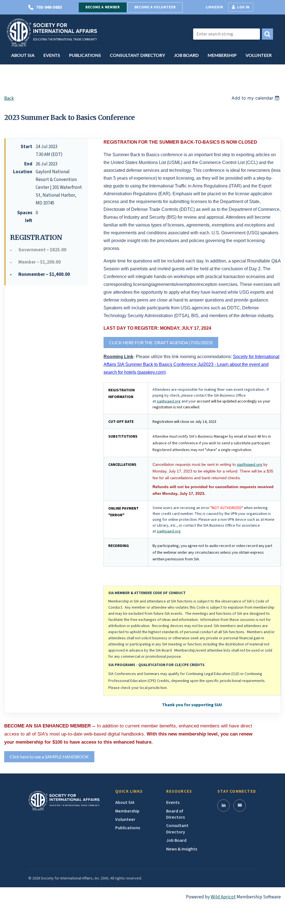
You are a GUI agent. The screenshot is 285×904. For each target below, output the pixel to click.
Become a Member (102, 7)
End (28, 164)
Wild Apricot (223, 897)
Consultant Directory (177, 829)
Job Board (176, 840)
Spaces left (24, 216)
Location (22, 171)
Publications (127, 828)
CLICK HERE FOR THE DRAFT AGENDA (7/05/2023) (161, 342)
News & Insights (181, 849)
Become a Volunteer (155, 7)
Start (26, 146)
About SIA (124, 802)
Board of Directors (175, 814)
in (224, 805)
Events (173, 802)
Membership (127, 811)
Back (9, 98)
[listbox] (256, 98)
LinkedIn (214, 7)
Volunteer (125, 819)
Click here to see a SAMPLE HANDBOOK (49, 756)
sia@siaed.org (169, 401)
